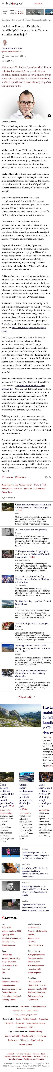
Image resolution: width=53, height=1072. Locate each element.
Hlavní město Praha (22, 560)
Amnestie (28, 488)
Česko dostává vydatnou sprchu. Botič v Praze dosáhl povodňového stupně (33, 506)
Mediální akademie (12, 1056)
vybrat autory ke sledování (11, 52)
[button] (26, 104)
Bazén (18, 1019)
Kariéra (36, 1054)
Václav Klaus (39, 488)
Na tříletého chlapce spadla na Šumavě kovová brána (33, 602)
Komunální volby (9, 945)
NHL (4, 972)
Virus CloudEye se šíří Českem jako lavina (32, 625)
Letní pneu (41, 1036)
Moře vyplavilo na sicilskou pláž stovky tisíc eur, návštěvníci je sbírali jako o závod (32, 648)
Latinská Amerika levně (11, 996)
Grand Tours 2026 (35, 945)
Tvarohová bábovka (36, 965)
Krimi (17, 607)
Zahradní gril (21, 1027)
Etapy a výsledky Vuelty (37, 931)
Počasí (17, 514)
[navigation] (3, 4)
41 (25, 56)
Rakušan (18, 488)
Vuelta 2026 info (34, 927)
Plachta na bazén (30, 1019)
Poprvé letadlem (8, 985)
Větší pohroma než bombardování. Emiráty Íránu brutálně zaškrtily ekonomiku (31, 673)
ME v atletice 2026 (9, 965)
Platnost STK (33, 1000)
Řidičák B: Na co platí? (37, 992)
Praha (36, 485)
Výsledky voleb (8, 935)
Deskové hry (13, 1040)
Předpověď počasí (38, 1006)
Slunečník (10, 1023)
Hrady (44, 485)
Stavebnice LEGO (12, 1036)
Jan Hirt (31, 935)
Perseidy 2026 (19, 1011)
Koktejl (17, 654)
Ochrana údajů (40, 1056)
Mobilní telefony (35, 1032)
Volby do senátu (8, 942)
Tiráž (43, 1054)
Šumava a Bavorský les (11, 989)
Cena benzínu (32, 1011)
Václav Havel (7, 492)
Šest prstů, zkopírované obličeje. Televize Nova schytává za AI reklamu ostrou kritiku (33, 579)
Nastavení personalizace (34, 1059)
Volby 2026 (6, 927)
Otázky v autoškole (35, 996)
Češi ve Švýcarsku (9, 992)
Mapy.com (24, 1006)
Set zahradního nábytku (35, 1023)
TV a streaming (20, 585)
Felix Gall (32, 942)
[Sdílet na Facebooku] (46, 477)
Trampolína (43, 1019)
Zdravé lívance (34, 962)
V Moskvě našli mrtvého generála (31, 529)
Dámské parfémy (28, 1036)
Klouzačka (20, 1023)
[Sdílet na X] (50, 477)
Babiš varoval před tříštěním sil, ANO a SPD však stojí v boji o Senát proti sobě (45, 795)
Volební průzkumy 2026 (11, 931)
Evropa (18, 533)
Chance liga (7, 955)
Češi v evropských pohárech (25, 1015)
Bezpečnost (19, 629)
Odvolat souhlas (15, 1059)
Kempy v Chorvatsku (10, 982)
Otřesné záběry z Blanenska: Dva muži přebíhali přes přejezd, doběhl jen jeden (26, 795)
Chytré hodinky (37, 1040)
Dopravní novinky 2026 (37, 989)
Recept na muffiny (35, 958)
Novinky (19, 48)
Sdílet (16, 56)
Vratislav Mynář (25, 485)
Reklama (27, 1054)
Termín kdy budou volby (11, 938)
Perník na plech (34, 972)
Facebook (10, 1054)
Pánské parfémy (25, 1044)
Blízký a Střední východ (24, 679)
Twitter (19, 1054)
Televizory (24, 1040)
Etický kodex (27, 1056)
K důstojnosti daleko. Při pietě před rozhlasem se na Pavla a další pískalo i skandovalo (32, 554)
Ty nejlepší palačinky (36, 955)
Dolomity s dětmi (9, 1000)
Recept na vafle (34, 969)
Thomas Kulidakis (8, 48)
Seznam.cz (37, 4)
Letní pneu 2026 (34, 982)
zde (8, 471)
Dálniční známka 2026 (37, 985)
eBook (7, 56)
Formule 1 (6, 969)
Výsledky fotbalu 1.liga (11, 958)
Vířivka (31, 1027)
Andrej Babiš (7, 488)
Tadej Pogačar (34, 938)
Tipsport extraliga (9, 962)
